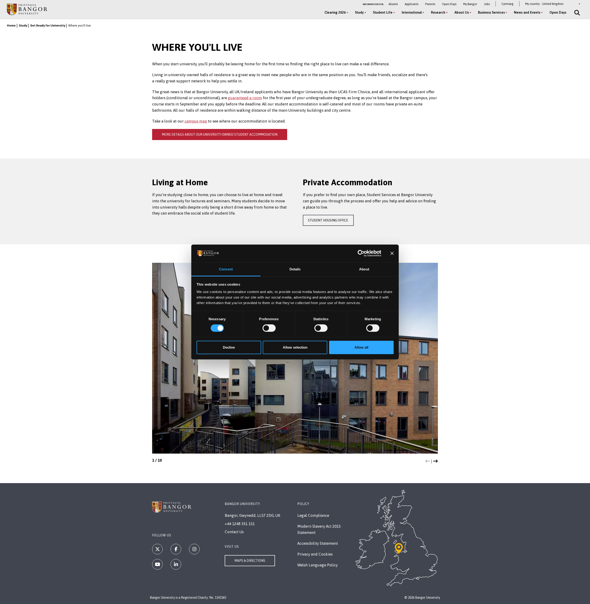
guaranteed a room (245, 98)
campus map (195, 121)
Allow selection (295, 347)
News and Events (527, 12)
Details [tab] (295, 269)
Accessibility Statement (317, 543)
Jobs (487, 4)
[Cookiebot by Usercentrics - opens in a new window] (361, 253)
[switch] (269, 328)
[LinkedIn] (176, 564)
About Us (461, 12)
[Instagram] (194, 549)
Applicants (411, 4)
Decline (229, 347)
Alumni (393, 4)
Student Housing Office (328, 220)
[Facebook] (176, 549)
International (412, 12)
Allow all (361, 347)
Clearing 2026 (335, 12)
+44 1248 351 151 (240, 523)
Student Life (382, 12)
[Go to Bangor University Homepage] (27, 9)
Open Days (449, 4)
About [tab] (364, 269)
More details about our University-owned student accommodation (219, 134)
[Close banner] (392, 253)
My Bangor (470, 4)
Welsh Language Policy (317, 565)
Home (11, 25)
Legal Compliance (313, 515)
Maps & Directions (249, 560)
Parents (430, 4)
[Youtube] (157, 564)
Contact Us (234, 531)
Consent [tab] (226, 269)
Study (359, 12)
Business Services (491, 12)
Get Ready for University (47, 25)
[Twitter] (157, 549)
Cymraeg (507, 3)
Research (438, 12)
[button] (427, 461)
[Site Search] (576, 12)
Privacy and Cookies (315, 554)
